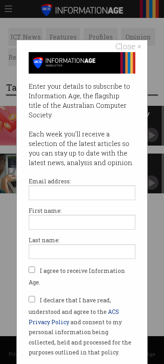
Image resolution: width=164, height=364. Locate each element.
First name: (45, 210)
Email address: (50, 181)
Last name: (44, 240)
